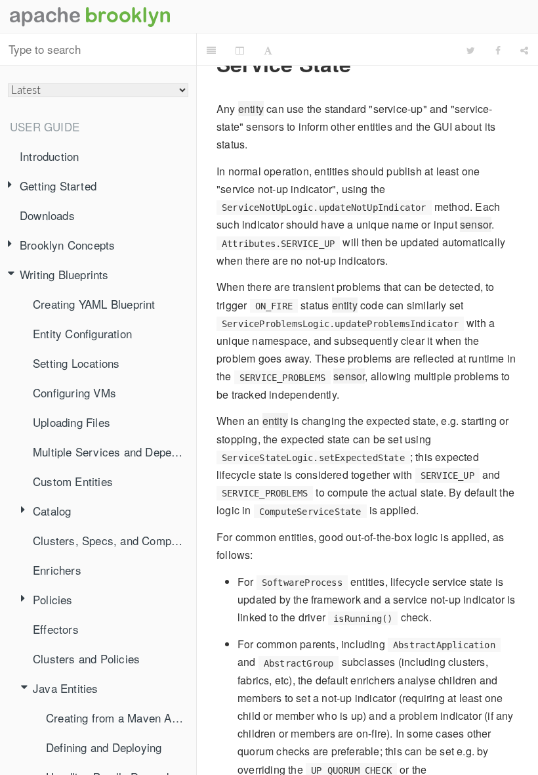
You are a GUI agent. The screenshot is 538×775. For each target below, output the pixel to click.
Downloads (47, 215)
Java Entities (65, 688)
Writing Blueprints (64, 274)
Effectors (56, 629)
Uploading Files (71, 422)
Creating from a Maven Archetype (121, 717)
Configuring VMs (74, 392)
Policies (53, 599)
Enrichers (57, 570)
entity (251, 108)
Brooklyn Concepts (67, 244)
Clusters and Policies (86, 658)
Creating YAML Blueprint (94, 304)
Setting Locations (76, 363)
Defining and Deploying (103, 747)
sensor (475, 224)
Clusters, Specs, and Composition (114, 540)
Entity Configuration (82, 333)
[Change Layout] (240, 49)
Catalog (52, 510)
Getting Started (58, 185)
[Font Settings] (268, 49)
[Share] (524, 49)
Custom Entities (73, 481)
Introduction (49, 156)
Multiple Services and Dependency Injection (114, 451)
